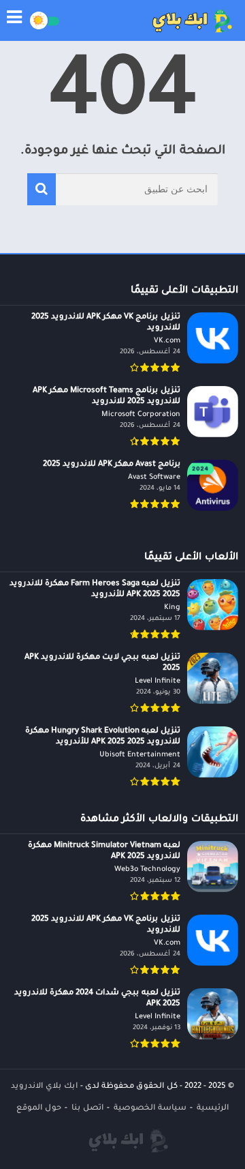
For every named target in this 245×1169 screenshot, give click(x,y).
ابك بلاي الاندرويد (44, 1086)
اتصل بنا (87, 1108)
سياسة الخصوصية (150, 1108)
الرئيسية (213, 1108)
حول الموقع (38, 1108)
